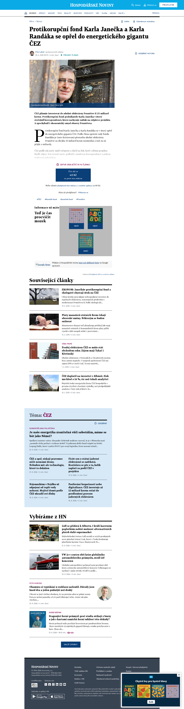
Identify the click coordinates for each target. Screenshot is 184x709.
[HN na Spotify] (61, 684)
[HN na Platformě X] (46, 684)
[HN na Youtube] (64, 684)
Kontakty (77, 667)
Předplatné (168, 5)
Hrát (76, 226)
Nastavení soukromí (104, 675)
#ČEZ (39, 199)
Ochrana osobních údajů (105, 667)
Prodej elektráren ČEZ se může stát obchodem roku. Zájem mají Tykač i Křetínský (83, 351)
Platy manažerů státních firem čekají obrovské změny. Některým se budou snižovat (84, 318)
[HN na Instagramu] (53, 684)
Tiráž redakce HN (81, 671)
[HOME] (26, 13)
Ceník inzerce (79, 683)
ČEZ (47, 415)
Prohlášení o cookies (104, 671)
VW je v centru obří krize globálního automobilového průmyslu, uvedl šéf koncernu (83, 558)
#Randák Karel (51, 199)
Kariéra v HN (79, 679)
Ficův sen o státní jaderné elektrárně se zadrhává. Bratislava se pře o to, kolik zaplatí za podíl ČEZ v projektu (84, 465)
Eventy (128, 671)
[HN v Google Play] (39, 696)
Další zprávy (70, 644)
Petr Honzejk (35, 583)
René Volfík (59, 105)
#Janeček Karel (66, 199)
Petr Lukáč (39, 52)
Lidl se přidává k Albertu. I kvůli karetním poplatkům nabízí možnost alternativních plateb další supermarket (87, 529)
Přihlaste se (83, 192)
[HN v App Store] (57, 696)
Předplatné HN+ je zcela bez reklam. (102, 274)
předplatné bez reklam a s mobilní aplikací (74, 185)
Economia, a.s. (47, 670)
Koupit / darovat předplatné (136, 667)
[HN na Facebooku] (49, 684)
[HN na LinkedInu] (57, 684)
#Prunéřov (80, 199)
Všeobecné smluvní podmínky (107, 679)
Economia (78, 675)
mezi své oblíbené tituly (89, 263)
